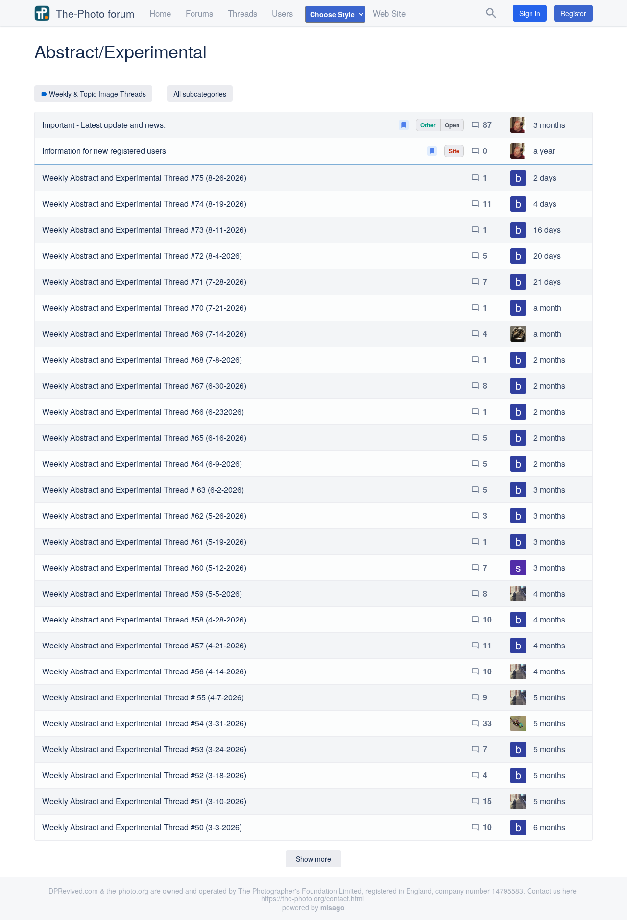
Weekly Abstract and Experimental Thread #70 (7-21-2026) (144, 307)
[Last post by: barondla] (518, 176)
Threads (242, 13)
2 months (549, 359)
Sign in (529, 13)
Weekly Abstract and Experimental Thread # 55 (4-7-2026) (143, 697)
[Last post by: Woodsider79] (518, 332)
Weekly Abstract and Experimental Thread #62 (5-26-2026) (144, 515)
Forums (199, 13)
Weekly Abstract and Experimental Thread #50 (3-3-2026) (142, 827)
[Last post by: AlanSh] (518, 123)
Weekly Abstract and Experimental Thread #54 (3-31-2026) (144, 723)
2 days (544, 177)
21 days (547, 281)
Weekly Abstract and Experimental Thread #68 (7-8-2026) (142, 359)
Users (282, 13)
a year (544, 150)
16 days (547, 229)
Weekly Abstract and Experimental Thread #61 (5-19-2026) (144, 541)
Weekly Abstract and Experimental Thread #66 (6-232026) (143, 411)
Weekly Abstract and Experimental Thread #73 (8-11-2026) (144, 229)
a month (547, 307)
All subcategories (199, 94)
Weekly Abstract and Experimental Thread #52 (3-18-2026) (144, 775)
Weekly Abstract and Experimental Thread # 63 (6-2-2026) (143, 489)
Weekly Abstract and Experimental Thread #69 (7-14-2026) (144, 333)
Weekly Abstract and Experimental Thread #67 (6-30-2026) (144, 385)
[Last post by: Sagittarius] (518, 566)
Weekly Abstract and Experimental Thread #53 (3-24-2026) (144, 749)
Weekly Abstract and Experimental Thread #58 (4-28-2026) (144, 619)
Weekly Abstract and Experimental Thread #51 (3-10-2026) (144, 801)
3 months (549, 124)
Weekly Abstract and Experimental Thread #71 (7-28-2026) (144, 281)
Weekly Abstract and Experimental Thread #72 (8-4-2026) (142, 255)
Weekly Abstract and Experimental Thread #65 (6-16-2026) (144, 437)
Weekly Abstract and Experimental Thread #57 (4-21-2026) (144, 645)
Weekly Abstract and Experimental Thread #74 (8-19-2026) (144, 203)
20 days (547, 255)
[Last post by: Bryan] (518, 722)
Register (573, 13)
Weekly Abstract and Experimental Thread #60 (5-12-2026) (144, 567)
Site (454, 151)
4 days (544, 203)
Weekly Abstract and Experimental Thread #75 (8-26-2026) (144, 177)
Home (160, 13)
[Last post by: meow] (518, 592)
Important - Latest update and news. (104, 124)
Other (428, 125)
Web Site (389, 13)
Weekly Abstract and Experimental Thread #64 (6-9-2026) (142, 463)
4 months (549, 593)
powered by (313, 907)
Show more (313, 859)
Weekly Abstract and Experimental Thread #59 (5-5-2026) (142, 593)
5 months (549, 697)
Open (452, 125)
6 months (549, 827)
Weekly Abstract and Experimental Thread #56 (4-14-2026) (144, 671)
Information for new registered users (104, 150)
